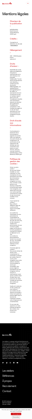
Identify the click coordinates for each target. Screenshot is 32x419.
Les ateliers (8, 370)
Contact (6, 391)
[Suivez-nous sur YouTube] (17, 363)
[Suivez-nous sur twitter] (3, 363)
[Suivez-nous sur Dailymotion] (6, 363)
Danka (8, 404)
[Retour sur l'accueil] (7, 3)
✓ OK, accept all (16, 414)
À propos (7, 381)
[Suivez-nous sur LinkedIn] (13, 363)
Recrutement (9, 386)
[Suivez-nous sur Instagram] (10, 363)
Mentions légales (6, 402)
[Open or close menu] (28, 3)
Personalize (16, 417)
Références (8, 375)
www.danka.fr (14, 45)
